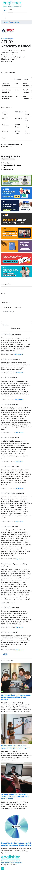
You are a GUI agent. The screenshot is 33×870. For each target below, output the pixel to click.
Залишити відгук (16, 328)
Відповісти (19, 354)
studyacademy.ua (7, 38)
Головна (5, 22)
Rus (5, 10)
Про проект (5, 862)
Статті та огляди (7, 660)
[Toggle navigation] (10, 10)
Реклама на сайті (16, 862)
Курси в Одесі (15, 22)
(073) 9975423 (6, 146)
